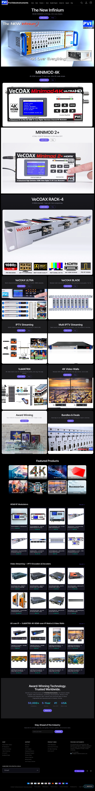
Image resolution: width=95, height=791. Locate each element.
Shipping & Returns (29, 751)
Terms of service (54, 786)
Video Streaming (6, 751)
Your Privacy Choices (30, 761)
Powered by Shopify (28, 786)
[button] (42, 3)
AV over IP (4, 753)
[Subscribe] (37, 770)
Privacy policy (37, 786)
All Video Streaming (52, 748)
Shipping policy (73, 786)
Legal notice (81, 786)
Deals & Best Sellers (7, 744)
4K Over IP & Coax (6, 748)
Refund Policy (28, 759)
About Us (47, 710)
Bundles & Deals (6, 755)
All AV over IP (51, 751)
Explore (71, 420)
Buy (53, 80)
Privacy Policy (28, 755)
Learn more (44, 17)
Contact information (64, 786)
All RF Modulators (52, 744)
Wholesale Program (29, 753)
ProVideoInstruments (18, 786)
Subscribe (58, 731)
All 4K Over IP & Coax (53, 746)
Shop (52, 17)
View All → (82, 504)
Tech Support (28, 748)
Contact (27, 746)
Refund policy (45, 786)
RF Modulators (5, 746)
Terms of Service (29, 757)
